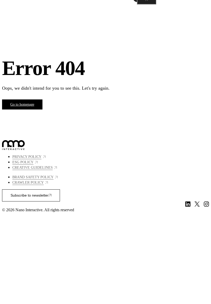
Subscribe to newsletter (30, 195)
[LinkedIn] (187, 204)
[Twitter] (197, 204)
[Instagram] (206, 204)
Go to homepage (22, 104)
